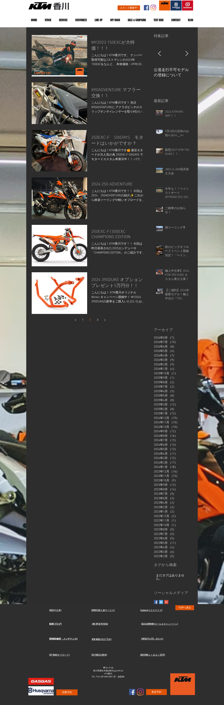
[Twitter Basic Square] (161, 602)
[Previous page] (75, 320)
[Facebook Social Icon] (146, 7)
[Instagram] (153, 7)
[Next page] (105, 320)
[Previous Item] (159, 54)
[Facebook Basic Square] (156, 602)
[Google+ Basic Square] (166, 602)
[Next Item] (186, 54)
